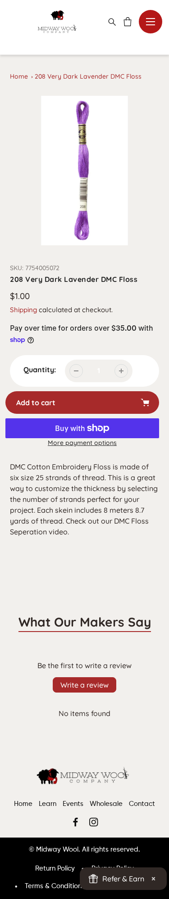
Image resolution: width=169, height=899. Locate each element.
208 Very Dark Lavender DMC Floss (88, 76)
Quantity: (39, 369)
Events (73, 804)
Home (19, 76)
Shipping (23, 309)
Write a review (84, 684)
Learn (47, 804)
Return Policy (55, 868)
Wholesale (106, 804)
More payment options (82, 443)
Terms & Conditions (55, 886)
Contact (142, 804)
